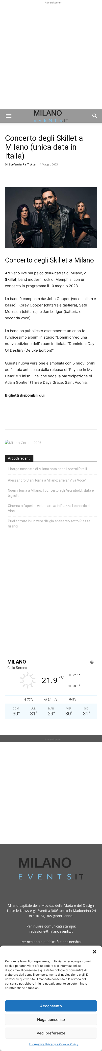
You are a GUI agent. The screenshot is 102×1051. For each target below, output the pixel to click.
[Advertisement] (51, 56)
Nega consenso (51, 1019)
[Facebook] (10, 176)
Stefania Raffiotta (22, 164)
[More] (67, 176)
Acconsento (51, 1006)
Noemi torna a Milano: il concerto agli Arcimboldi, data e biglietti (51, 493)
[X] (21, 176)
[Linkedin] (44, 176)
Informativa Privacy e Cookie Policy (53, 1044)
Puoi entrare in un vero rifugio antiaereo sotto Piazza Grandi (49, 523)
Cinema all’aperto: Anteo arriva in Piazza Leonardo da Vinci (50, 508)
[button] (94, 951)
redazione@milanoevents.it (51, 931)
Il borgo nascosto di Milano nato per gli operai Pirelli (47, 469)
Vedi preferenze (51, 1033)
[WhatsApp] (33, 176)
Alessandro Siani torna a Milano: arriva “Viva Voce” (47, 480)
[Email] (55, 176)
